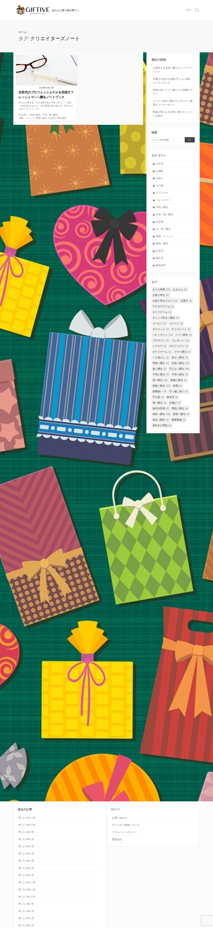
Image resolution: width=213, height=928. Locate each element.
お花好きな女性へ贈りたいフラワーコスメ (173, 69)
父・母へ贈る (163, 228)
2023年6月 (27, 911)
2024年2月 (27, 868)
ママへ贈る (182, 351)
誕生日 (159, 257)
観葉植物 (178, 419)
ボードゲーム (162, 351)
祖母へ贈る (181, 414)
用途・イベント (26, 118)
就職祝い (159, 391)
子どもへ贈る (179, 368)
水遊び (174, 402)
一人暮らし (161, 357)
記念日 (52, 118)
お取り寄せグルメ (165, 300)
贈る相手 (62, 118)
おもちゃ (180, 289)
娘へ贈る (159, 368)
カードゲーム (162, 312)
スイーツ (176, 323)
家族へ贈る (161, 385)
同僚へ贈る (161, 363)
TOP (188, 9)
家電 (177, 385)
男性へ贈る (41, 118)
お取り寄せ (161, 295)
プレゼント (180, 340)
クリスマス (162, 192)
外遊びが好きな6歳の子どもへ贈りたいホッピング (172, 80)
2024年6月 (27, 839)
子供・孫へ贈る (50, 114)
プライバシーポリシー (124, 832)
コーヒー (159, 323)
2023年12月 (28, 882)
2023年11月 (28, 889)
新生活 (172, 397)
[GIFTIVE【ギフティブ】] (33, 10)
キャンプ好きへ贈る (166, 317)
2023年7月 (27, 903)
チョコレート (181, 329)
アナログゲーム (163, 306)
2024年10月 (28, 824)
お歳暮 (159, 170)
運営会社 (117, 839)
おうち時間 (161, 289)
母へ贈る (159, 402)
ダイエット (161, 329)
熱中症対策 (161, 408)
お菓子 (186, 300)
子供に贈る (161, 374)
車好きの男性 (162, 425)
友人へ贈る (180, 357)
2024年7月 (27, 832)
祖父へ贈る (161, 419)
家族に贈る (179, 380)
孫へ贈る (160, 380)
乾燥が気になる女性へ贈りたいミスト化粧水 (173, 113)
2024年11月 (28, 817)
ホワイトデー (178, 346)
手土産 (158, 397)
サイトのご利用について (125, 824)
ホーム (22, 31)
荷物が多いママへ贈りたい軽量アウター (173, 91)
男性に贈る (180, 408)
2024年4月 (27, 853)
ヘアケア (159, 346)
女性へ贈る (35, 114)
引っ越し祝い (178, 391)
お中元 (159, 163)
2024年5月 (27, 846)
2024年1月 (27, 875)
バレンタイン (163, 199)
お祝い (24, 114)
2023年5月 (27, 918)
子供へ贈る (180, 374)
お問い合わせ (119, 817)
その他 (159, 185)
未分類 (159, 221)
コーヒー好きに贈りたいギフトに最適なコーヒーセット (173, 102)
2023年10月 (28, 896)
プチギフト (161, 340)
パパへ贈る (184, 334)
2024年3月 (27, 860)
